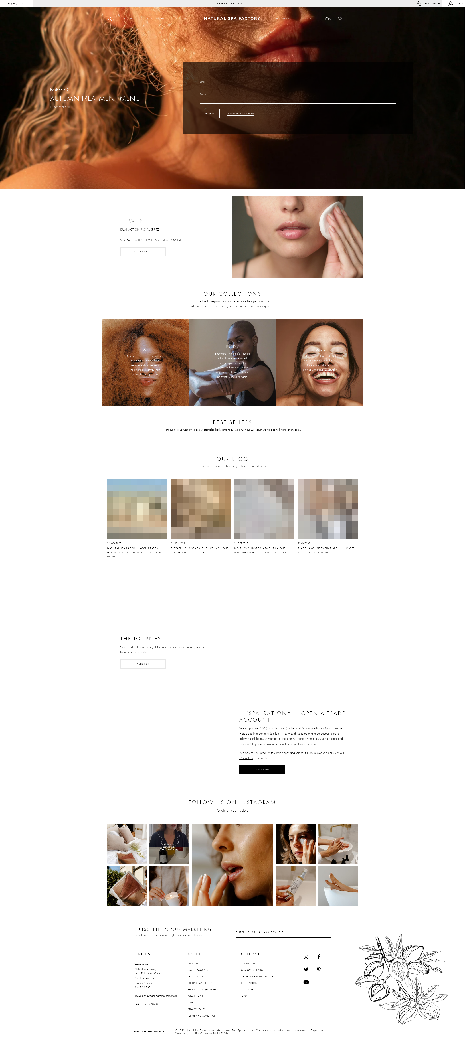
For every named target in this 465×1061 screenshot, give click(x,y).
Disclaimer (248, 989)
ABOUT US (143, 664)
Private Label (195, 996)
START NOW (262, 769)
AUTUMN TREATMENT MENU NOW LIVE (232, 3)
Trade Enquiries (198, 969)
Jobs (190, 1002)
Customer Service (252, 969)
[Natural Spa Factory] (232, 19)
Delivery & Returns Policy (257, 976)
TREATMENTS (282, 18)
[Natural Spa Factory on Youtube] (306, 982)
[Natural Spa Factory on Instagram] (306, 956)
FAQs (244, 996)
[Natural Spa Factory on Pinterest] (318, 969)
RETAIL (128, 18)
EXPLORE (307, 18)
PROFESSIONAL (156, 18)
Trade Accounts (251, 983)
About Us (193, 963)
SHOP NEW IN (143, 251)
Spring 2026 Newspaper (203, 989)
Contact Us (246, 758)
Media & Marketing (200, 983)
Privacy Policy (196, 1009)
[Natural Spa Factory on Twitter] (306, 969)
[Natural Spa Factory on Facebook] (318, 956)
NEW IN (185, 18)
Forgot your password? (240, 114)
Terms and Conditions (203, 1015)
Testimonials (196, 976)
